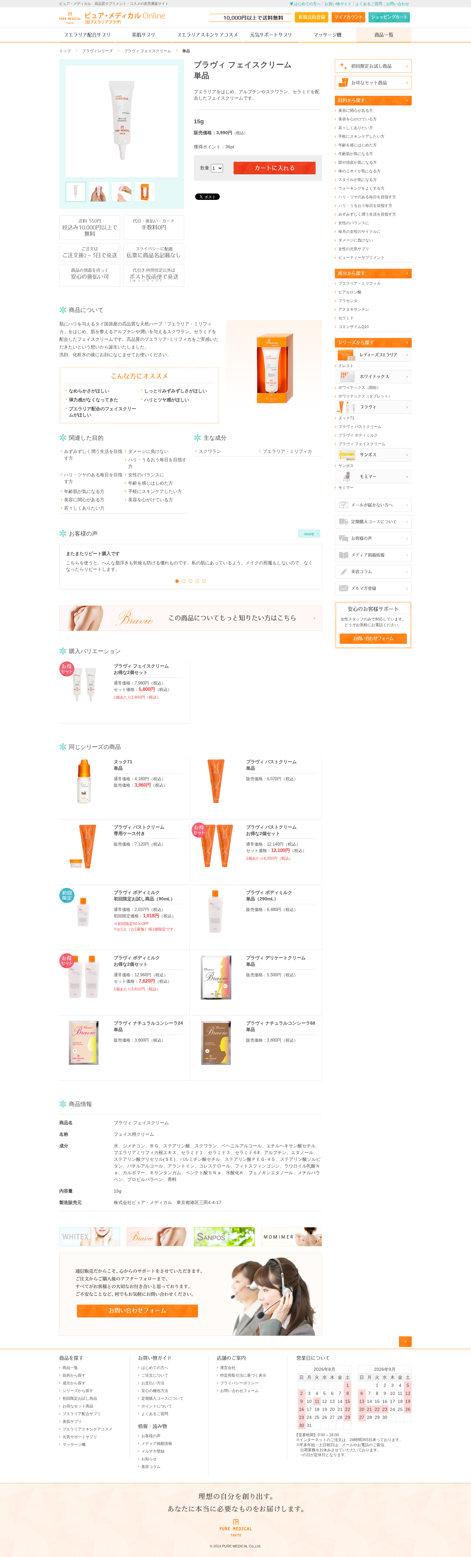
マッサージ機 (327, 34)
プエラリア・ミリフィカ (287, 451)
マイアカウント (348, 17)
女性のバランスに (146, 474)
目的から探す (351, 100)
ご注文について (154, 1375)
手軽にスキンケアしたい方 (155, 491)
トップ (65, 51)
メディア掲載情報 (367, 555)
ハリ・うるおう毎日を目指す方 (157, 463)
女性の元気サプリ (353, 249)
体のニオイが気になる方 (359, 171)
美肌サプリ (143, 34)
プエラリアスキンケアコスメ (207, 34)
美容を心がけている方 (150, 499)
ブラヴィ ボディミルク (358, 435)
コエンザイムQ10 (353, 326)
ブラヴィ (368, 407)
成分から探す (351, 273)
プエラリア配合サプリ (87, 34)
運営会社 (228, 1367)
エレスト (346, 366)
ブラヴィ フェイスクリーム (147, 51)
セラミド (346, 318)
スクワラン (210, 451)
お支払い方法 (152, 1383)
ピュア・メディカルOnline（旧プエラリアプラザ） (112, 18)
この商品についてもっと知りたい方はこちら (232, 618)
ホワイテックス (374, 376)
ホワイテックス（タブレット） (365, 396)
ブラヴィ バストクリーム (360, 426)
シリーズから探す (356, 342)
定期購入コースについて (374, 522)
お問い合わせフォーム (137, 1311)
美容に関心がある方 (84, 499)
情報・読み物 (152, 1426)
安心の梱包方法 (154, 1391)
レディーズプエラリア (378, 355)
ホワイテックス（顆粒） (359, 387)
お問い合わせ (397, 4)
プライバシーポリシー (239, 1383)
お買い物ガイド (338, 4)
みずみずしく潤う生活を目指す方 (93, 455)
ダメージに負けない (148, 451)
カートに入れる (274, 168)
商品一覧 (384, 34)
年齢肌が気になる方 (84, 491)
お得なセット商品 (369, 82)
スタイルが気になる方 (357, 179)
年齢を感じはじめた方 (150, 483)
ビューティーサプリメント (361, 257)
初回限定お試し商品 (371, 66)
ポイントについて (156, 1406)
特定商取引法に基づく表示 (243, 1375)
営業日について (313, 1358)
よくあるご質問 (368, 4)
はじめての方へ (307, 4)
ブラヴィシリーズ (97, 51)
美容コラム (361, 572)
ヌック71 (346, 418)
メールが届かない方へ (372, 505)
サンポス (368, 455)
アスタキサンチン (353, 309)
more (309, 533)
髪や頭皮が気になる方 (357, 162)
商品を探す (71, 1358)
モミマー (368, 476)
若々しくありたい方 (84, 508)
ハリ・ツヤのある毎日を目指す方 (93, 478)
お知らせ (149, 1459)
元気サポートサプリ (271, 34)
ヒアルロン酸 (349, 292)
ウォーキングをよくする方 (361, 188)
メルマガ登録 (363, 588)
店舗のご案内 (231, 1358)
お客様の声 (361, 538)
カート (389, 17)
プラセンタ (348, 301)
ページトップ (405, 1341)
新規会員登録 (311, 17)
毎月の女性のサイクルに (359, 231)
